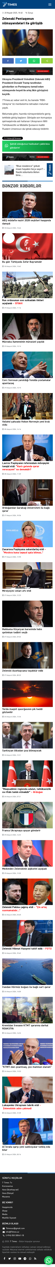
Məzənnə (6, 1197)
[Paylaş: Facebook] (8, 61)
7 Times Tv (7, 1183)
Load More (27, 1166)
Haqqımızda (7, 1207)
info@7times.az (12, 1232)
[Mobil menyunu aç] (50, 4)
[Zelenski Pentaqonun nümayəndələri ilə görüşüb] (27, 42)
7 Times (13, 1241)
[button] (47, 60)
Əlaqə (4, 1211)
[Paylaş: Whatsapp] (34, 61)
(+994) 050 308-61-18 (15, 1235)
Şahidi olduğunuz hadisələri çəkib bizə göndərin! (30, 146)
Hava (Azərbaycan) (10, 1190)
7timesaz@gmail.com (15, 1228)
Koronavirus (7, 1186)
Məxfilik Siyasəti (9, 1218)
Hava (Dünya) (7, 1193)
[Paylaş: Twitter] (21, 61)
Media (4, 1214)
